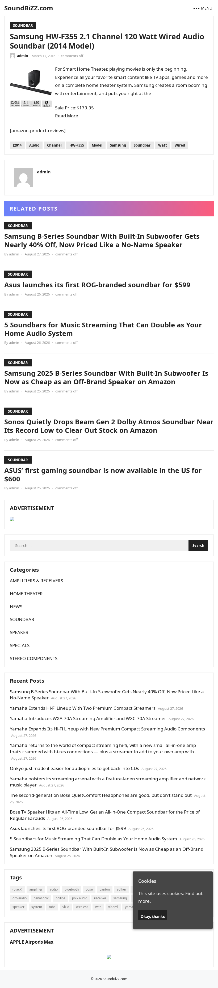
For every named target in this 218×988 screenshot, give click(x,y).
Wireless (82, 907)
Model (97, 145)
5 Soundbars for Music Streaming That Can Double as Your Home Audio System (103, 329)
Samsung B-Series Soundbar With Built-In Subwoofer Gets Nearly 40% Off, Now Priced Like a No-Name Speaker (102, 240)
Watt (162, 145)
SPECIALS (20, 645)
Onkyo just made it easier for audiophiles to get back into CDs (74, 768)
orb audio (19, 898)
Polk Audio (79, 898)
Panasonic (41, 898)
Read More (66, 116)
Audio (34, 145)
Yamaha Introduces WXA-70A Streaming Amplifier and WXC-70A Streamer (88, 718)
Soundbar (142, 145)
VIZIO (65, 907)
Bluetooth (72, 889)
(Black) (17, 889)
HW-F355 (76, 145)
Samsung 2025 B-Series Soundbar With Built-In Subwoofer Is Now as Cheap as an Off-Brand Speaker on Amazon (106, 377)
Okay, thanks (153, 916)
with (98, 907)
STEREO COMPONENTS (33, 658)
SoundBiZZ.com (28, 7)
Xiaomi (113, 907)
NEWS (16, 607)
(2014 (17, 145)
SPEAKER (19, 632)
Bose (89, 889)
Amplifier (36, 889)
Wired (180, 145)
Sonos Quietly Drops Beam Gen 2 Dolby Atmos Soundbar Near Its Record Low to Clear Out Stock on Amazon (108, 426)
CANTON (105, 889)
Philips (60, 898)
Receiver (100, 898)
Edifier (121, 889)
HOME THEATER (26, 594)
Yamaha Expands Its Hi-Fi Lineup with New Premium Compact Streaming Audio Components (107, 729)
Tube (52, 907)
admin (22, 55)
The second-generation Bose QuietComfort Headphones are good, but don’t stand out (101, 795)
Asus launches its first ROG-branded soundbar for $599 (97, 284)
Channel (54, 145)
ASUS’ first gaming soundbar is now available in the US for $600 (103, 474)
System (36, 907)
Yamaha (131, 907)
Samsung (118, 145)
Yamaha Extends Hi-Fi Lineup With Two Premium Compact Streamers (83, 708)
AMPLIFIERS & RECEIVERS (36, 581)
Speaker (18, 907)
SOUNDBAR (23, 25)
